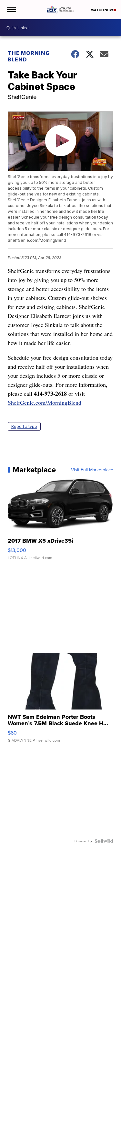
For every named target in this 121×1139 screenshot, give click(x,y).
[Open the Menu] (11, 10)
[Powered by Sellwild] (104, 841)
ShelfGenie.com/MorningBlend (44, 402)
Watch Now (102, 10)
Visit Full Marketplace (92, 469)
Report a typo (24, 426)
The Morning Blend (29, 56)
